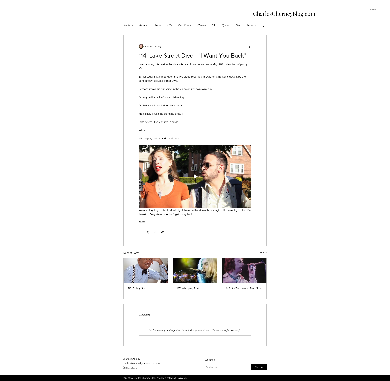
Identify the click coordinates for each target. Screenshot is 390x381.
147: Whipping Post (188, 288)
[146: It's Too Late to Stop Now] (244, 270)
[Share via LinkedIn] (155, 232)
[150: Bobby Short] (146, 270)
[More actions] (249, 46)
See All (263, 252)
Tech (238, 25)
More (250, 25)
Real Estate (184, 25)
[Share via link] (162, 232)
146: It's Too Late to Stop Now (243, 288)
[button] (262, 25)
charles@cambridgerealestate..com (141, 363)
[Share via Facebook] (140, 232)
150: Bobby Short (137, 288)
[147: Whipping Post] (195, 270)
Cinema (201, 25)
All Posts (128, 25)
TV (214, 25)
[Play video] (195, 176)
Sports (225, 25)
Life (169, 25)
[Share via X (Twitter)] (147, 232)
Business (144, 25)
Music (158, 25)
